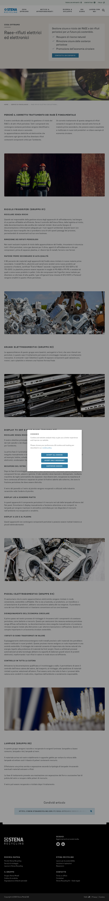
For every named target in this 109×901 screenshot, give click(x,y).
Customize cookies (54, 466)
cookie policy (47, 448)
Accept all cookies (54, 455)
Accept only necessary (54, 460)
